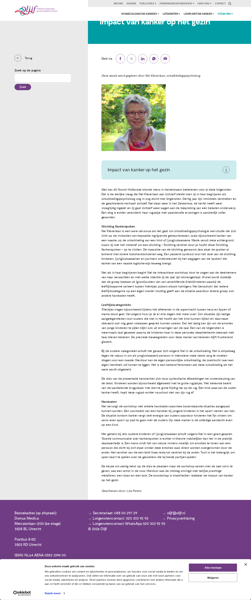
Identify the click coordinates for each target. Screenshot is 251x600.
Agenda (131, 3)
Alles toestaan (213, 567)
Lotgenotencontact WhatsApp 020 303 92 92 (129, 523)
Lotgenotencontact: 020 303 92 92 (120, 518)
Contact (220, 3)
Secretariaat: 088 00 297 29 (115, 513)
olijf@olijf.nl (176, 513)
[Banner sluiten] (246, 564)
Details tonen (53, 593)
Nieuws (118, 3)
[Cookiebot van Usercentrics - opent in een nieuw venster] (22, 593)
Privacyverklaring (181, 518)
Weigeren (213, 577)
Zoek (22, 87)
